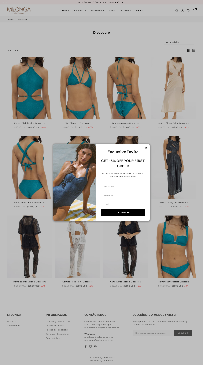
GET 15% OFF (123, 212)
